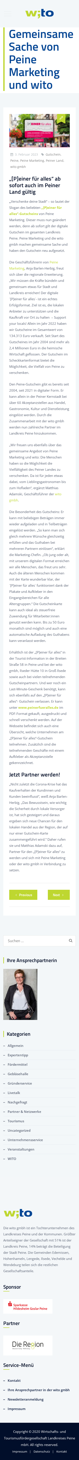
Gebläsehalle (18, 1074)
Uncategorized (19, 1130)
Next (56, 894)
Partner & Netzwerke (24, 1111)
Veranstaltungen (21, 1149)
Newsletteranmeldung (25, 1399)
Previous (25, 894)
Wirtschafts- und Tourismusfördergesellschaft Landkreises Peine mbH (39, 1438)
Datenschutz (42, 1451)
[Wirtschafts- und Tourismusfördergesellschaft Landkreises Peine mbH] (39, 13)
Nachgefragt (17, 1102)
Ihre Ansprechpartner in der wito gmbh (39, 1390)
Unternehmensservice (25, 1140)
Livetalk (14, 1093)
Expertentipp (18, 1055)
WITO (12, 1158)
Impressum (16, 1409)
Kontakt (14, 1380)
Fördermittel (17, 1064)
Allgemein (15, 1045)
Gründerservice (20, 1083)
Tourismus (16, 1121)
